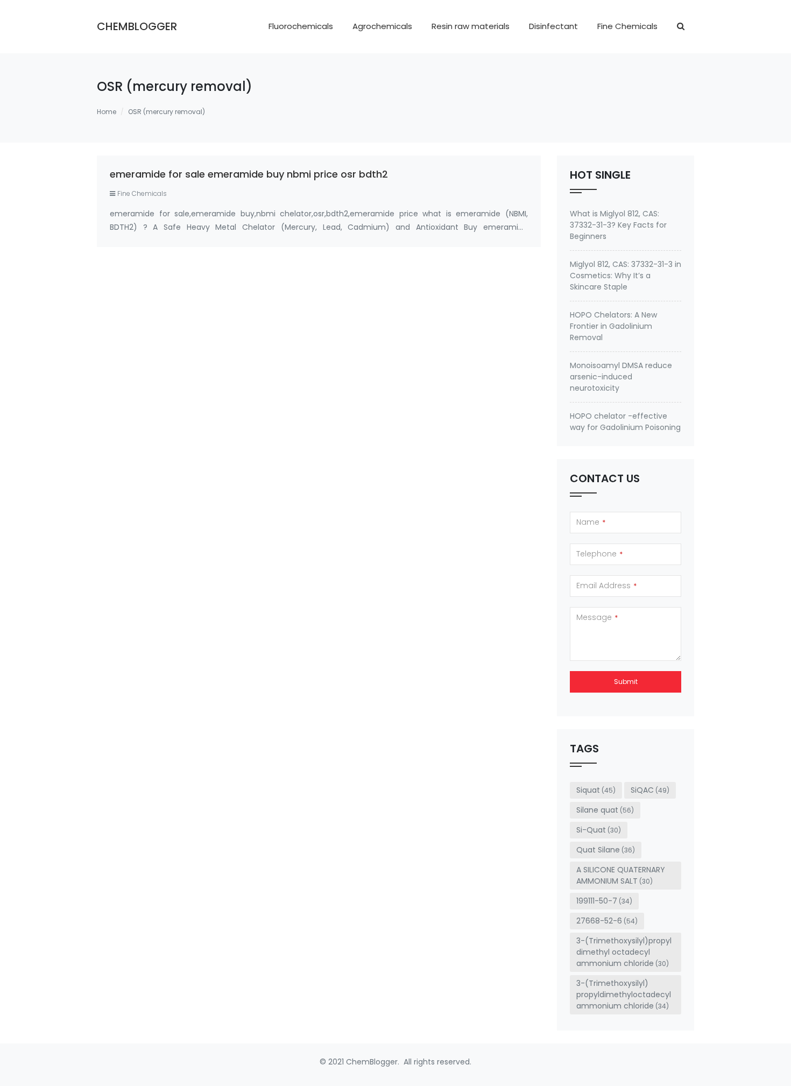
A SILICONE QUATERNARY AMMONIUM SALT (620, 875)
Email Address (606, 585)
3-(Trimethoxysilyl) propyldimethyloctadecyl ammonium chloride (623, 994)
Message (597, 617)
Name (590, 522)
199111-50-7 (604, 900)
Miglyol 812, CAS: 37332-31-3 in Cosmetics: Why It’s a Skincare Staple (625, 275)
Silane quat (605, 810)
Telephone (599, 553)
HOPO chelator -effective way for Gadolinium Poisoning (625, 422)
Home (106, 111)
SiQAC (650, 790)
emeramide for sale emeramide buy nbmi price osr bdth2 (249, 174)
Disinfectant (553, 26)
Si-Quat (598, 829)
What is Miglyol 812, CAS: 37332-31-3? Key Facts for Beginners (618, 225)
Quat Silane (605, 849)
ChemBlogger (137, 26)
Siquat (596, 790)
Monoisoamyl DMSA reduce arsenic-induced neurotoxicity (621, 376)
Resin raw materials (471, 26)
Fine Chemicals (627, 26)
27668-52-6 (607, 920)
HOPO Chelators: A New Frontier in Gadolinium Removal (613, 326)
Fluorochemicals (301, 26)
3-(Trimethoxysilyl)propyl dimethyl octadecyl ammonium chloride (624, 952)
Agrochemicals (382, 26)
